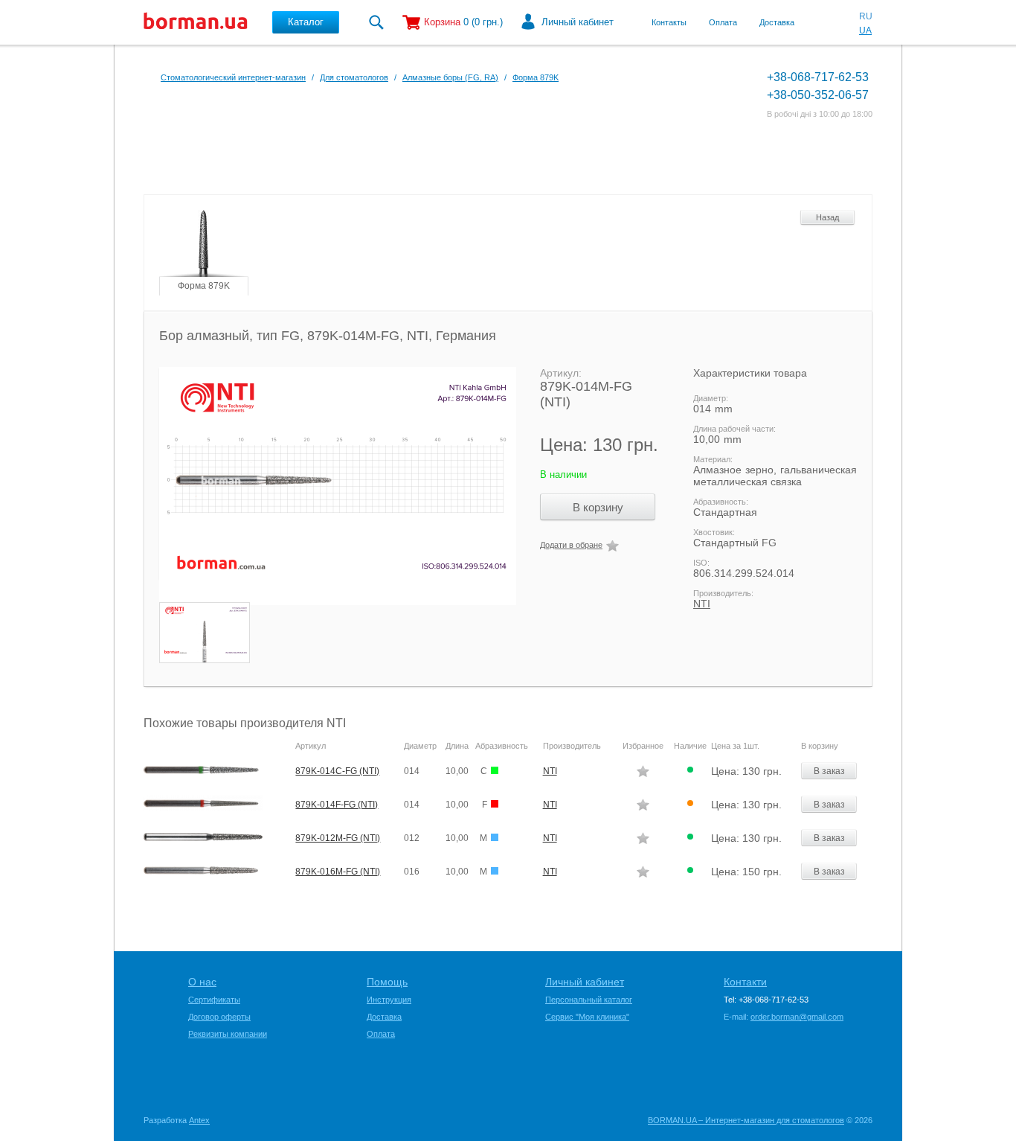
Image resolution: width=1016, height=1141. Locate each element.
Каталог (306, 22)
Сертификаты (214, 999)
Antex (199, 1120)
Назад (827, 217)
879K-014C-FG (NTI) (337, 771)
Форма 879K (535, 77)
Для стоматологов (354, 77)
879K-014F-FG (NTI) (336, 804)
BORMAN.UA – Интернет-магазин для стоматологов (746, 1120)
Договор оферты (219, 1016)
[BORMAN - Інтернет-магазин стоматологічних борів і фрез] (196, 22)
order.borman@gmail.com (796, 1016)
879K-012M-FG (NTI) (337, 838)
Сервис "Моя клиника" (587, 1016)
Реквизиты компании (227, 1033)
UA (865, 30)
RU (865, 16)
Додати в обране (571, 544)
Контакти (745, 982)
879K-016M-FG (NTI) (337, 871)
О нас (202, 982)
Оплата (723, 22)
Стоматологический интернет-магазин (233, 77)
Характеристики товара (750, 373)
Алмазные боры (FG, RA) (450, 77)
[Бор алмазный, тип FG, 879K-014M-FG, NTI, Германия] (330, 486)
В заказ (829, 771)
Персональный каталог (588, 999)
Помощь (387, 982)
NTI (701, 604)
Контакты (669, 22)
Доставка (776, 22)
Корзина (442, 22)
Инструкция (389, 999)
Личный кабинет (577, 22)
